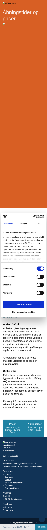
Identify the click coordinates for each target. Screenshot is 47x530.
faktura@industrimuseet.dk (31, 466)
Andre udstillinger (12, 488)
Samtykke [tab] (8, 223)
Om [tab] (38, 223)
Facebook (7, 504)
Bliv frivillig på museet (13, 499)
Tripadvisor (8, 510)
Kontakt (6, 496)
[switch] (40, 277)
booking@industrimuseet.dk (25, 463)
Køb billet (41, 527)
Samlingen (9, 485)
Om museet (8, 471)
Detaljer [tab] (23, 223)
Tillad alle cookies (23, 304)
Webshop (7, 493)
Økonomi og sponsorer (14, 482)
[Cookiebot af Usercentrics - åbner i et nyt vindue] (33, 216)
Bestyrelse (9, 477)
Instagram (7, 507)
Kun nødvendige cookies (23, 312)
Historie (8, 474)
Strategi (8, 480)
